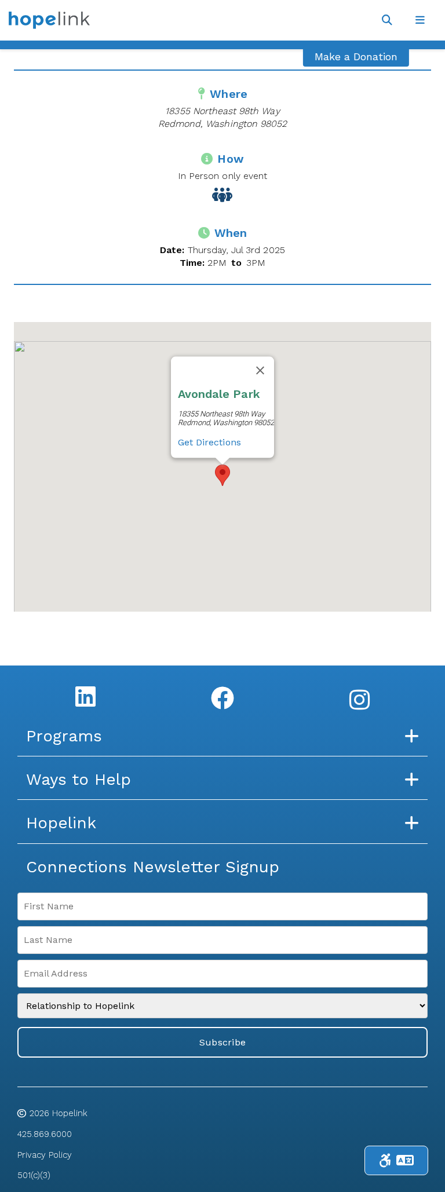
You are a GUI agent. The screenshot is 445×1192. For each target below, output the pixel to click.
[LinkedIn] (85, 696)
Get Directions (209, 441)
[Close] (260, 370)
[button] (222, 475)
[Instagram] (359, 699)
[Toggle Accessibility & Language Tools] (396, 1160)
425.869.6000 (44, 1134)
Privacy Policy (44, 1155)
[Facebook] (222, 698)
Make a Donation (356, 56)
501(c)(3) (33, 1175)
